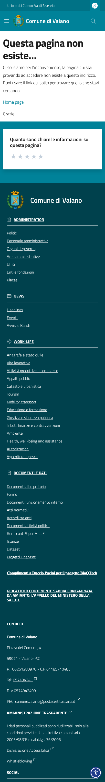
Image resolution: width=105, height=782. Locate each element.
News (19, 296)
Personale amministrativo (27, 241)
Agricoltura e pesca (22, 457)
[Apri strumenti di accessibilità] (96, 773)
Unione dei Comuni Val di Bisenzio (30, 5)
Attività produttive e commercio (32, 371)
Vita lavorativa (18, 363)
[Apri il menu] (7, 21)
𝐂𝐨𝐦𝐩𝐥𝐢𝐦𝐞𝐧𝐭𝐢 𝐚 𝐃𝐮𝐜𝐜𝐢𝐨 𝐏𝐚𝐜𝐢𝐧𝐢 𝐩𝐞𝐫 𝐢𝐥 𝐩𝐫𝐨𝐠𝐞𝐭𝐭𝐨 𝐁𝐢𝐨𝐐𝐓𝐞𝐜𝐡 (52, 573)
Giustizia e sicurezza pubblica (30, 417)
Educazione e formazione (27, 410)
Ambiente (15, 433)
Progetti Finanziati (21, 557)
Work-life (24, 341)
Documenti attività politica (28, 526)
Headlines (15, 310)
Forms (12, 494)
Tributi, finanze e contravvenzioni (33, 425)
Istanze (13, 541)
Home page (13, 102)
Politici (12, 233)
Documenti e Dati (30, 473)
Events (12, 317)
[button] (93, 21)
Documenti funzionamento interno (35, 502)
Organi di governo (21, 249)
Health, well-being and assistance (34, 441)
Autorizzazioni (18, 449)
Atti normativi (18, 510)
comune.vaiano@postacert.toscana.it (45, 701)
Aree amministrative (23, 256)
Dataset (13, 549)
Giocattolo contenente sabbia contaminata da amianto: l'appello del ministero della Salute (50, 595)
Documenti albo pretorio (26, 486)
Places (12, 280)
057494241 (23, 680)
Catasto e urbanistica (24, 386)
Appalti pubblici (19, 378)
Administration (29, 219)
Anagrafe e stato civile (25, 355)
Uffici (11, 264)
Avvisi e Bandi (18, 325)
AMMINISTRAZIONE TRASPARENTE (37, 713)
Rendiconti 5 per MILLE (26, 533)
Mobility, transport (21, 402)
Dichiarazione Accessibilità (28, 750)
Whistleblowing (19, 761)
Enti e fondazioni (20, 272)
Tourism (13, 394)
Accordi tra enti (19, 518)
